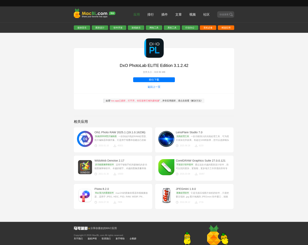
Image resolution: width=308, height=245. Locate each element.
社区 (206, 14)
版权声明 (92, 238)
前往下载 (154, 79)
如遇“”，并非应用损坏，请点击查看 (154, 100)
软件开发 (118, 27)
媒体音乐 (81, 27)
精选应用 (226, 27)
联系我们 (106, 238)
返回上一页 (154, 87)
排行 (150, 14)
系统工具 (171, 27)
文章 (178, 14)
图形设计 (99, 27)
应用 (136, 14)
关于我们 (78, 238)
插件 (164, 14)
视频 (192, 14)
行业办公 (189, 27)
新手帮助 (120, 238)
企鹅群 (133, 238)
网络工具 (154, 27)
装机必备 (208, 27)
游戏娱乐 (136, 27)
